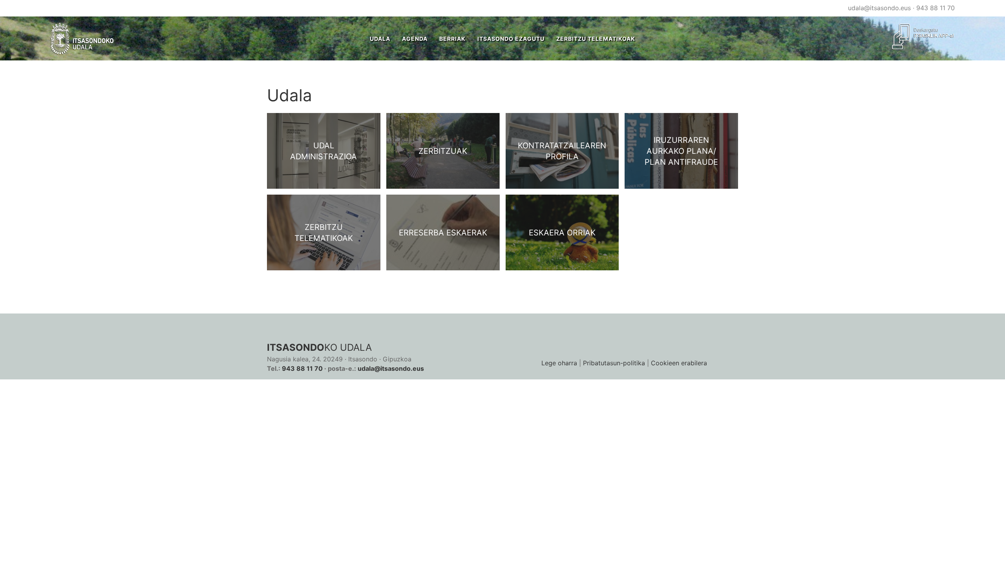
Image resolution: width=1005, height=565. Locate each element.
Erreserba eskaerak (443, 232)
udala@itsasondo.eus (879, 8)
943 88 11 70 (935, 8)
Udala (380, 38)
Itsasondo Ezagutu (511, 38)
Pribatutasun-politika (614, 363)
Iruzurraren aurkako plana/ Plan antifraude (681, 151)
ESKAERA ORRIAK (562, 232)
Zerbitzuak (442, 151)
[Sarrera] (82, 38)
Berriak (452, 38)
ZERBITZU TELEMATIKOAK (595, 38)
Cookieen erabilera (679, 363)
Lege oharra (559, 363)
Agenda (415, 38)
